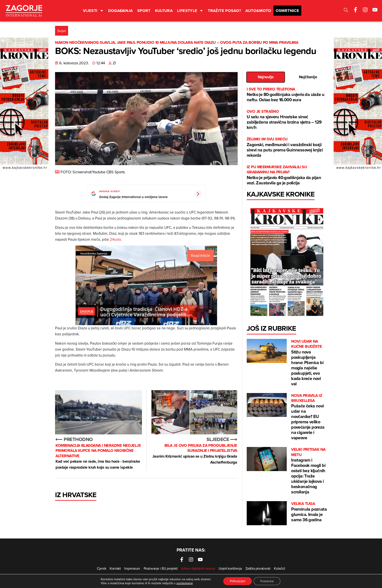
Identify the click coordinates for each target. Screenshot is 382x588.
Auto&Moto (258, 10)
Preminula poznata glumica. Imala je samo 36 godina (309, 512)
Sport (144, 10)
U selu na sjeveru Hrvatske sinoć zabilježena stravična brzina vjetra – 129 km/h (284, 119)
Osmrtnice (287, 10)
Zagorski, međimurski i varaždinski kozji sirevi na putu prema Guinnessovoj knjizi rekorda (285, 147)
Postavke (267, 581)
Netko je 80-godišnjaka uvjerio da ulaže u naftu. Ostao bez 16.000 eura (285, 95)
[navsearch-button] (346, 10)
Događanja (120, 10)
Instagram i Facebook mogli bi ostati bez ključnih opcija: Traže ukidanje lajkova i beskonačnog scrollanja (308, 471)
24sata (115, 239)
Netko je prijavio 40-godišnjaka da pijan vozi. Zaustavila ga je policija (284, 175)
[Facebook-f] (355, 9)
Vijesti (90, 10)
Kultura (164, 10)
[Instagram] (365, 9)
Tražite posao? (224, 10)
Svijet (61, 30)
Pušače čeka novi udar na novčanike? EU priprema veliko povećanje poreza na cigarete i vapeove (307, 417)
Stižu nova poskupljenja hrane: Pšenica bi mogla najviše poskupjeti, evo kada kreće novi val (307, 363)
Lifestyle (187, 10)
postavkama (184, 583)
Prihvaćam (237, 581)
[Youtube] (375, 9)
